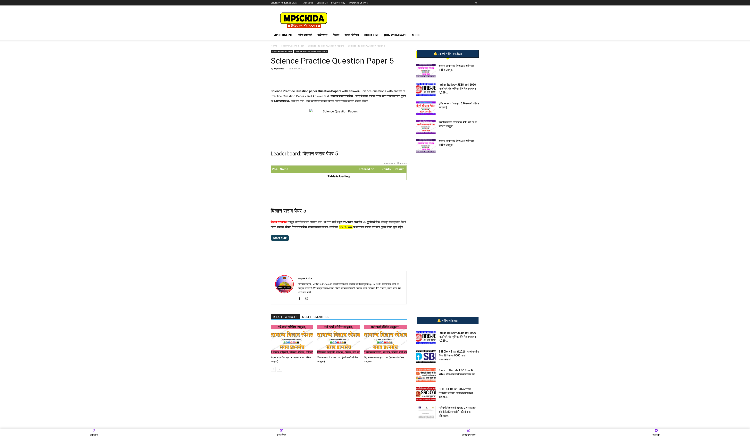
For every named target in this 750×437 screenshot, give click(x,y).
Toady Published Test (292, 45)
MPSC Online (282, 35)
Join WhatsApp (395, 35)
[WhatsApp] (298, 77)
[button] (476, 2)
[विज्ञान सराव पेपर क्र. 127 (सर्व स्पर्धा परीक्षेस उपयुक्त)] (338, 339)
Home (274, 45)
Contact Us (322, 2)
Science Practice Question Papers (326, 45)
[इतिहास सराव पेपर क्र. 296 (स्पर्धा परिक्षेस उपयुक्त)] (426, 108)
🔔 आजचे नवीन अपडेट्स (447, 53)
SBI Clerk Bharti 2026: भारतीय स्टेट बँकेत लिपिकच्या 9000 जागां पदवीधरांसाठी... (459, 355)
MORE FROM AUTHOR (315, 317)
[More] (334, 77)
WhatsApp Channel (358, 2)
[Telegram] (307, 77)
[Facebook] (316, 77)
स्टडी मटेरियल (352, 35)
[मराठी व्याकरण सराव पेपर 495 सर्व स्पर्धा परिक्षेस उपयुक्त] (426, 127)
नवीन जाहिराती (305, 35)
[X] (325, 77)
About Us (308, 2)
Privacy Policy (338, 2)
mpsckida (279, 68)
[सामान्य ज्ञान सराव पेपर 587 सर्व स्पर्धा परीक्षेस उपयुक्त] (426, 146)
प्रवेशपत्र (322, 35)
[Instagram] (308, 298)
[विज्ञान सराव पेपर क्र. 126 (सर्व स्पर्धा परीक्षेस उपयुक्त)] (385, 339)
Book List (371, 35)
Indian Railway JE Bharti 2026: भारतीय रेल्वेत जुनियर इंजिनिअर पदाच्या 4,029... (458, 88)
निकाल (336, 35)
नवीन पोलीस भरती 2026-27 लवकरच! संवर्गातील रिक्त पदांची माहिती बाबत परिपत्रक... (457, 411)
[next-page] (279, 369)
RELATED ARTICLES (285, 317)
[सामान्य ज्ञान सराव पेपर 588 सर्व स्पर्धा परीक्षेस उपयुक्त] (426, 70)
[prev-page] (273, 369)
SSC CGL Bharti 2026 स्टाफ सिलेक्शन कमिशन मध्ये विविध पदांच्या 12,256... (456, 393)
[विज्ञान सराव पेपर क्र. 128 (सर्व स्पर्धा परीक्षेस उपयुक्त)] (292, 339)
